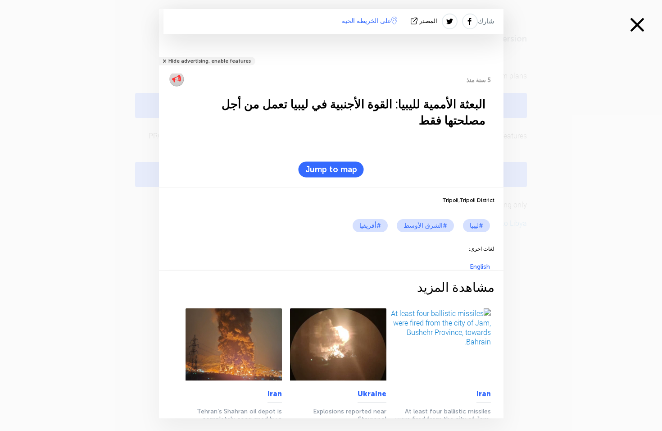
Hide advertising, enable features (209, 61)
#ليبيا (476, 225)
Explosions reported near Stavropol (349, 415)
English (480, 267)
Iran (483, 394)
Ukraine (372, 394)
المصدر (428, 21)
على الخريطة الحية (366, 21)
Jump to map (331, 169)
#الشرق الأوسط (425, 225)
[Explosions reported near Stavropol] (336, 344)
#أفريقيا (370, 225)
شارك (486, 21)
